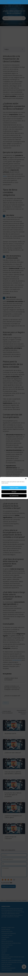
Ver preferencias (14, 495)
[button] (26, 478)
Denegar (14, 491)
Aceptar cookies (14, 487)
